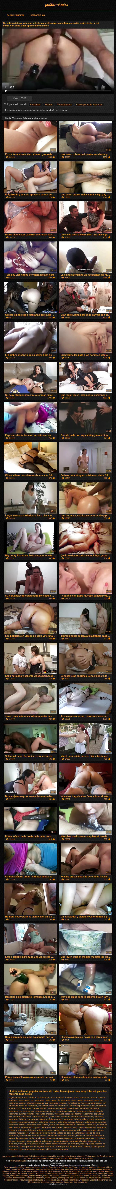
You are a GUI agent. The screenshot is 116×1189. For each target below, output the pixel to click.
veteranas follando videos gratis (79, 1119)
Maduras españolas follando (31, 1180)
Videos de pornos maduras (52, 1182)
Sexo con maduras (11, 1167)
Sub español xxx (81, 1182)
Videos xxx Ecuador (88, 1180)
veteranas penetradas (95, 1122)
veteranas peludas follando (71, 1122)
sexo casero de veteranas (57, 1100)
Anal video (35, 104)
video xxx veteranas (86, 1130)
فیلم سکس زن (8, 1156)
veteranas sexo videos (37, 1124)
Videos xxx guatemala (19, 1176)
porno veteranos (81, 1097)
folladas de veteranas (39, 1097)
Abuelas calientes (9, 1171)
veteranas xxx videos (52, 1127)
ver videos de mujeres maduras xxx (85, 1103)
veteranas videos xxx (86, 1124)
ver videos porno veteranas (82, 1105)
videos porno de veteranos (89, 104)
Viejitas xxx (67, 1167)
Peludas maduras (40, 1171)
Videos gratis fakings (70, 1180)
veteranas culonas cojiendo (90, 1111)
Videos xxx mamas (80, 1167)
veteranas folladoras (60, 1116)
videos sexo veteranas (57, 1149)
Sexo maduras (54, 1171)
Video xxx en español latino (71, 1176)
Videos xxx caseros (51, 1176)
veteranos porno (45, 1130)
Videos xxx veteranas (52, 1180)
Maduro (48, 104)
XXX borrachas (33, 1182)
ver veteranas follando (55, 1103)
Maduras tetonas (43, 1169)
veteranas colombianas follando (83, 1108)
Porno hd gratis (55, 1167)
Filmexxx (50, 1158)
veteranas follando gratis (51, 1119)
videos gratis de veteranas (39, 1141)
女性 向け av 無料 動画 (63, 1158)
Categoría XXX (38, 15)
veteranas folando (40, 1116)
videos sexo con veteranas (32, 1149)
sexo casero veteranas (82, 1100)
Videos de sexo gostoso (83, 1158)
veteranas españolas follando (69, 1114)
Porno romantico (103, 1178)
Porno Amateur (64, 104)
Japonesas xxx (19, 1178)
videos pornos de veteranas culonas (73, 1146)
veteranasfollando (87, 1127)
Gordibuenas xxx (11, 1180)
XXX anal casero (25, 1171)
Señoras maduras (72, 1174)
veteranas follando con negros (23, 1119)
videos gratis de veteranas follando (69, 1141)
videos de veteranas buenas (33, 1135)
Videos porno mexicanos (68, 1178)
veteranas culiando (66, 1111)
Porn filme (104, 1156)
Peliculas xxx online (88, 1174)
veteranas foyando (48, 1122)
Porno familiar (98, 1171)
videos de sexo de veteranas (71, 1133)
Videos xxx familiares (35, 1178)
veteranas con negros (45, 1111)
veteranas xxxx (70, 1127)
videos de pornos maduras (43, 1133)
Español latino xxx (43, 1174)
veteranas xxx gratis (30, 1127)
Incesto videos (58, 1174)
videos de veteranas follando (90, 1135)
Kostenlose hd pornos (76, 1156)
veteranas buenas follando (34, 1108)
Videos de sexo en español (23, 1174)
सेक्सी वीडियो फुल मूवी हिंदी (23, 1156)
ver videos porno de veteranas (53, 1105)
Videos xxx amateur (87, 1178)
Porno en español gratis (71, 1171)
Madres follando (57, 1169)
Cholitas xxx (86, 1169)
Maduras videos (27, 1167)
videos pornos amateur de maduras (62, 1143)
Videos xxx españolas (101, 1169)
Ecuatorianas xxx (104, 1180)
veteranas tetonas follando (62, 1124)
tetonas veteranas (35, 1103)
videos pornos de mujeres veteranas (36, 1146)
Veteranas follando (58, 4)
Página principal (15, 15)
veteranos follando (27, 1130)
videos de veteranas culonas (61, 1135)
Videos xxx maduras (92, 1176)
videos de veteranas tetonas (59, 1138)
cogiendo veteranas (18, 1097)
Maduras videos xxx (97, 1167)
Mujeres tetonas (35, 1176)
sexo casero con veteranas (31, 1100)
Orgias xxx (68, 1182)
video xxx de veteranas (65, 1130)
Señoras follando (28, 1169)
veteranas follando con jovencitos (87, 1116)
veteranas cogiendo (57, 1108)
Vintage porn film (92, 1156)
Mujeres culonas (41, 1167)
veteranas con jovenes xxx (21, 1111)
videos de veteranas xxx (86, 1138)
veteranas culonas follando (21, 1114)
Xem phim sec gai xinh (57, 1156)
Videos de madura (72, 1169)
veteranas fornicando (27, 1122)
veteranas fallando (22, 1116)
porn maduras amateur (61, 1097)
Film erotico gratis (39, 1158)
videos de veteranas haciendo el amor (27, 1138)
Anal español (86, 1171)
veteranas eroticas (44, 1114)
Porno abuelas (51, 1178)
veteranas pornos (17, 1124)
